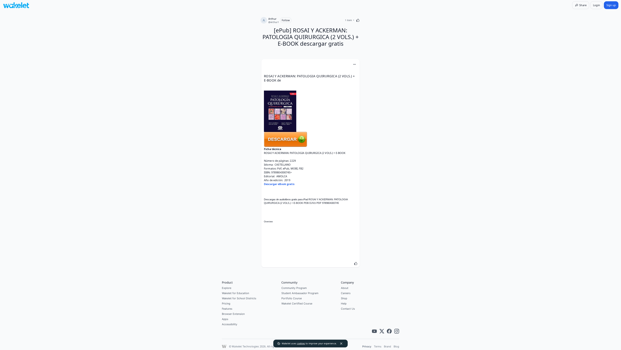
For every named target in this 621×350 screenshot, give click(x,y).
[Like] (357, 20)
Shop (344, 298)
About (344, 288)
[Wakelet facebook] (389, 331)
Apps (225, 319)
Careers (345, 293)
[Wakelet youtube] (374, 331)
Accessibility (229, 324)
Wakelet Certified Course (296, 303)
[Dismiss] (341, 343)
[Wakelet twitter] (381, 331)
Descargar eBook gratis (279, 184)
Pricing (226, 303)
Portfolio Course (291, 298)
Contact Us (348, 308)
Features (227, 308)
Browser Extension (233, 313)
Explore (226, 288)
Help (344, 303)
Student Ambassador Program (299, 293)
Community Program (294, 288)
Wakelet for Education (235, 293)
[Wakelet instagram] (396, 331)
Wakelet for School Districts (239, 298)
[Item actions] (354, 64)
